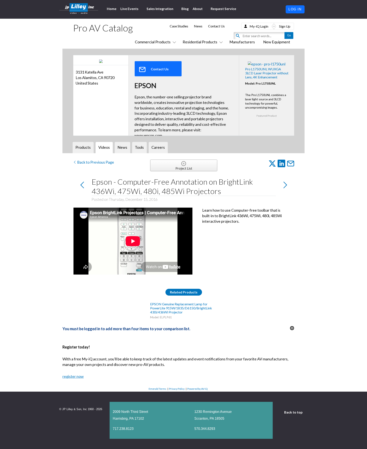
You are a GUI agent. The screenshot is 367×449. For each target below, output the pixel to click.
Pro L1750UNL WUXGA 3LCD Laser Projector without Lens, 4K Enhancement (266, 73)
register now (73, 376)
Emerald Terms (157, 388)
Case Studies (179, 26)
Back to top (293, 412)
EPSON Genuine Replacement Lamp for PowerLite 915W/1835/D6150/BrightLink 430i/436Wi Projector (181, 308)
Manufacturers (242, 42)
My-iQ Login (259, 26)
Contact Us (216, 26)
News (198, 26)
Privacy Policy (177, 388)
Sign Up (284, 26)
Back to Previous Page (95, 162)
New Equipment (276, 42)
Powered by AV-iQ (197, 388)
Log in (295, 9)
